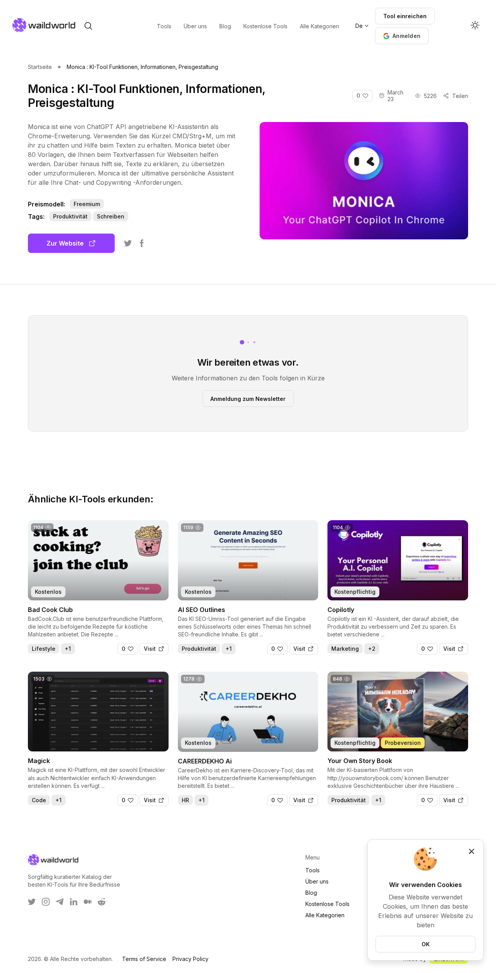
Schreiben (110, 216)
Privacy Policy (190, 959)
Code (39, 800)
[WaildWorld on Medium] (87, 902)
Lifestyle (43, 648)
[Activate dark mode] (475, 26)
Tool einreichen (405, 16)
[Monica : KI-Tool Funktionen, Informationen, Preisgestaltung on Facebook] (142, 243)
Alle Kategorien (324, 915)
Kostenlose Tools (327, 904)
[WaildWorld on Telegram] (60, 902)
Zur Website (65, 243)
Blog (311, 892)
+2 (371, 648)
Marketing (345, 648)
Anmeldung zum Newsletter (248, 398)
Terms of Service (144, 959)
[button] (402, 36)
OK (426, 944)
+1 (68, 648)
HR (185, 800)
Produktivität (70, 216)
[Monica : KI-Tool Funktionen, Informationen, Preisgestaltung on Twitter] (128, 243)
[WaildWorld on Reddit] (101, 902)
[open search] (88, 25)
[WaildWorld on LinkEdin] (74, 902)
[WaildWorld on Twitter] (32, 902)
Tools (312, 870)
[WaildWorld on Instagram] (46, 902)
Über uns (317, 881)
